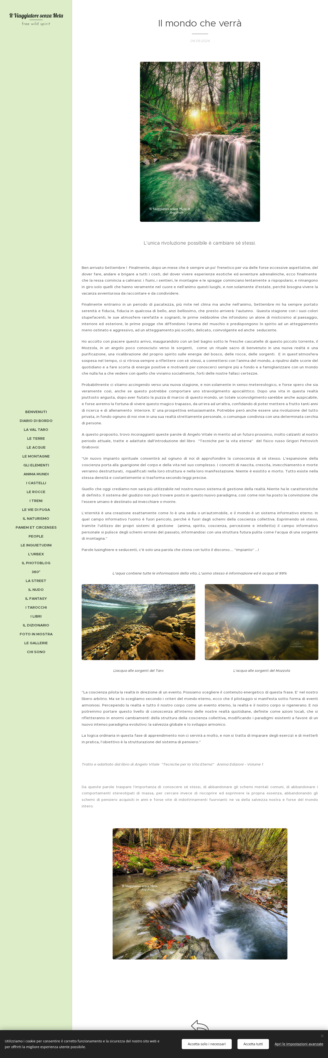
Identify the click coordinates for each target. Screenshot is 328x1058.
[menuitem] (36, 412)
